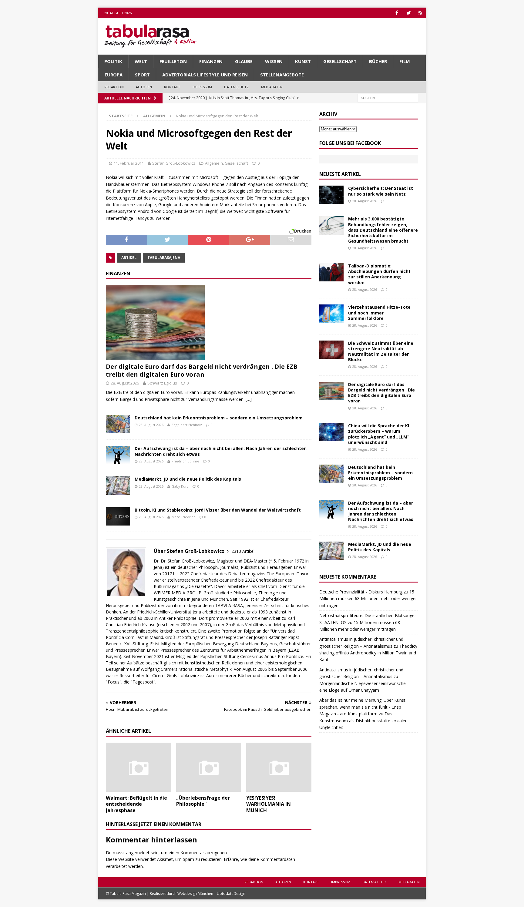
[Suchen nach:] (388, 97)
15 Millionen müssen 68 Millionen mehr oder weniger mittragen (368, 598)
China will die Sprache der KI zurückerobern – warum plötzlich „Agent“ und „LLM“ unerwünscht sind (378, 434)
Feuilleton (173, 61)
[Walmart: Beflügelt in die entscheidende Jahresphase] (138, 767)
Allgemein (214, 163)
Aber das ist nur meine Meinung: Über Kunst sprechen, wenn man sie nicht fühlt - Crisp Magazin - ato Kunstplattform (362, 707)
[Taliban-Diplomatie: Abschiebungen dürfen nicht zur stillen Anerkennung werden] (331, 272)
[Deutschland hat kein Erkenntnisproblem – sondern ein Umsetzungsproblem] (118, 424)
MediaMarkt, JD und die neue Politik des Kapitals (188, 479)
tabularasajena (163, 257)
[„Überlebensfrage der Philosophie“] (208, 767)
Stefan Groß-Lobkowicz (173, 163)
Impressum (202, 87)
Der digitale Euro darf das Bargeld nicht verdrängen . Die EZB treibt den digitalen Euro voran (201, 370)
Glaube (244, 61)
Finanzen (211, 61)
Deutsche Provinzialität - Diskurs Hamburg (360, 592)
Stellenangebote (282, 75)
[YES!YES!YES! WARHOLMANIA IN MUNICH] (278, 767)
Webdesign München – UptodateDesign (211, 893)
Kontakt (172, 87)
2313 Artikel (242, 551)
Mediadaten (272, 87)
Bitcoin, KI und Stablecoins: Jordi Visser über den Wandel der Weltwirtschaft (218, 510)
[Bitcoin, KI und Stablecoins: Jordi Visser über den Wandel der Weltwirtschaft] (118, 516)
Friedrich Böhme (185, 461)
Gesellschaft (340, 61)
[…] (249, 399)
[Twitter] (408, 13)
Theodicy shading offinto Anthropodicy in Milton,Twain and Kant (368, 653)
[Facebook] (396, 13)
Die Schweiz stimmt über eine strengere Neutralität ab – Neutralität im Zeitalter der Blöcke (380, 351)
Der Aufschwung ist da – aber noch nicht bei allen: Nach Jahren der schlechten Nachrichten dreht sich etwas (221, 451)
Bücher (378, 61)
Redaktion (114, 87)
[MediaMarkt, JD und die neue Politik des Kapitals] (118, 485)
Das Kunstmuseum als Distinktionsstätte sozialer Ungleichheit (363, 720)
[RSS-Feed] (420, 13)
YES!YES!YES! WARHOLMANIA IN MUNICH (268, 804)
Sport (142, 75)
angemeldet (137, 852)
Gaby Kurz (180, 486)
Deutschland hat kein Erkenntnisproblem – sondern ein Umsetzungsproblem (219, 418)
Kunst (303, 61)
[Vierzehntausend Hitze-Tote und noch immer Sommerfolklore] (331, 313)
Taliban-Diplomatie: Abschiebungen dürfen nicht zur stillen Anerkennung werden (379, 274)
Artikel (128, 257)
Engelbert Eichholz (187, 424)
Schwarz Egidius (162, 383)
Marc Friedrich (184, 517)
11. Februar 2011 (129, 163)
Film (404, 61)
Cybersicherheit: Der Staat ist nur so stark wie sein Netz (380, 191)
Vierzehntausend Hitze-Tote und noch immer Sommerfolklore (379, 312)
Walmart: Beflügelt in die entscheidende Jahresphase (136, 804)
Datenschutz (236, 87)
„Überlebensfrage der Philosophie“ (203, 801)
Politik (113, 61)
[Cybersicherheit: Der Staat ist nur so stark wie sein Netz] (331, 195)
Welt (141, 61)
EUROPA (114, 75)
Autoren (144, 87)
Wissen (274, 61)
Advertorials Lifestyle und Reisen (205, 75)
